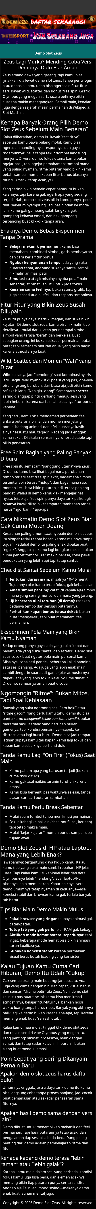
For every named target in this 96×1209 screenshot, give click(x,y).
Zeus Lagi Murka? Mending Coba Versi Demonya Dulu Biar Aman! (48, 64)
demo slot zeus (48, 80)
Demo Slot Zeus (48, 53)
